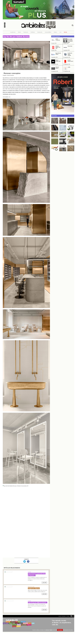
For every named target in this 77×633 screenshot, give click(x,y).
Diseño (19, 32)
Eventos (10, 623)
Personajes (14, 624)
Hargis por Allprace (33, 588)
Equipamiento (23, 621)
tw (71, 616)
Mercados (14, 626)
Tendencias (25, 32)
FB (28, 561)
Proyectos (19, 624)
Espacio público (5, 623)
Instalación (18, 626)
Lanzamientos (25, 623)
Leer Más (44, 582)
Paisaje (33, 623)
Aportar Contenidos (62, 616)
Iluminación (39, 32)
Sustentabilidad (48, 32)
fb (73, 616)
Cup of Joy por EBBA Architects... (37, 602)
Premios (17, 623)
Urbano (14, 623)
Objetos (55, 32)
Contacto (68, 616)
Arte (60, 32)
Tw (24, 561)
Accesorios (8, 621)
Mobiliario (33, 32)
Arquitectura (12, 32)
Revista (65, 32)
